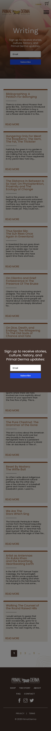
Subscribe (25, 375)
